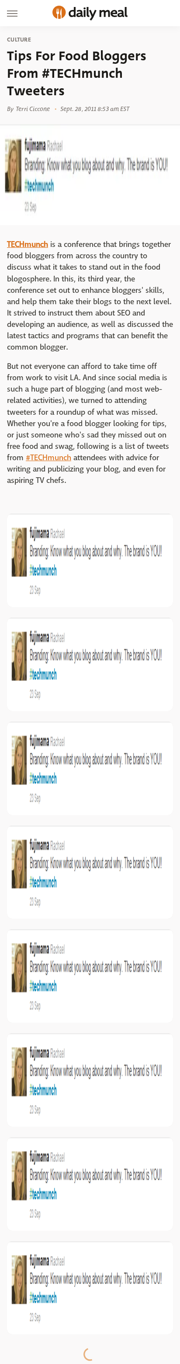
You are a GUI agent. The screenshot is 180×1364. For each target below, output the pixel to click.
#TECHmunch (48, 458)
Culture (19, 40)
